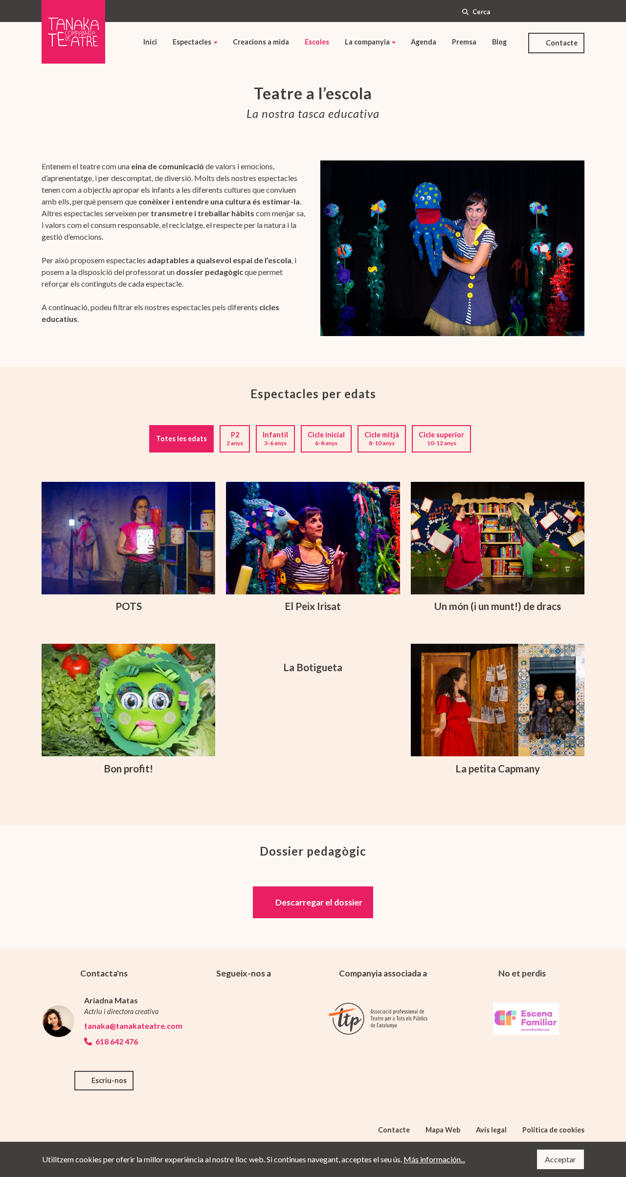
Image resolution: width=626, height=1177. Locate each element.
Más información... (434, 1159)
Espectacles (192, 42)
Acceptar (560, 1159)
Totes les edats (181, 438)
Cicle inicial (326, 438)
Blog (499, 42)
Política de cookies (553, 1130)
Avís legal (491, 1130)
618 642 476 (116, 1041)
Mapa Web (442, 1130)
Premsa (464, 42)
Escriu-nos (109, 1080)
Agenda (423, 42)
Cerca (481, 12)
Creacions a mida (261, 42)
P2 (234, 438)
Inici (150, 42)
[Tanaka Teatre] (73, 32)
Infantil (275, 438)
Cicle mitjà (381, 438)
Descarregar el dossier (318, 902)
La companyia (367, 42)
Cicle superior (441, 438)
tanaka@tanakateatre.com (125, 1025)
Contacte (562, 43)
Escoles (317, 42)
